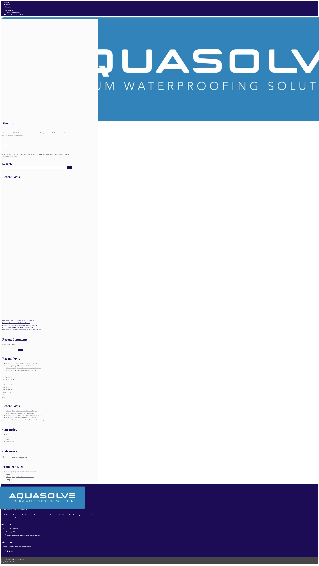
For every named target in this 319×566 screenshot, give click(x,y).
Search (7, 164)
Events (8, 437)
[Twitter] (7, 551)
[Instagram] (12, 551)
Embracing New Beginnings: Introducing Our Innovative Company (21, 329)
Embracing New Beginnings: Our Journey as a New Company (19, 325)
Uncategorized (10, 441)
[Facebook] (5, 551)
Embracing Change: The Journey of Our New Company (18, 320)
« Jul (3, 397)
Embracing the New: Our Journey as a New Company (17, 327)
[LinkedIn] (9, 551)
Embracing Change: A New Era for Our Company (16, 323)
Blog (7, 434)
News (7, 439)
